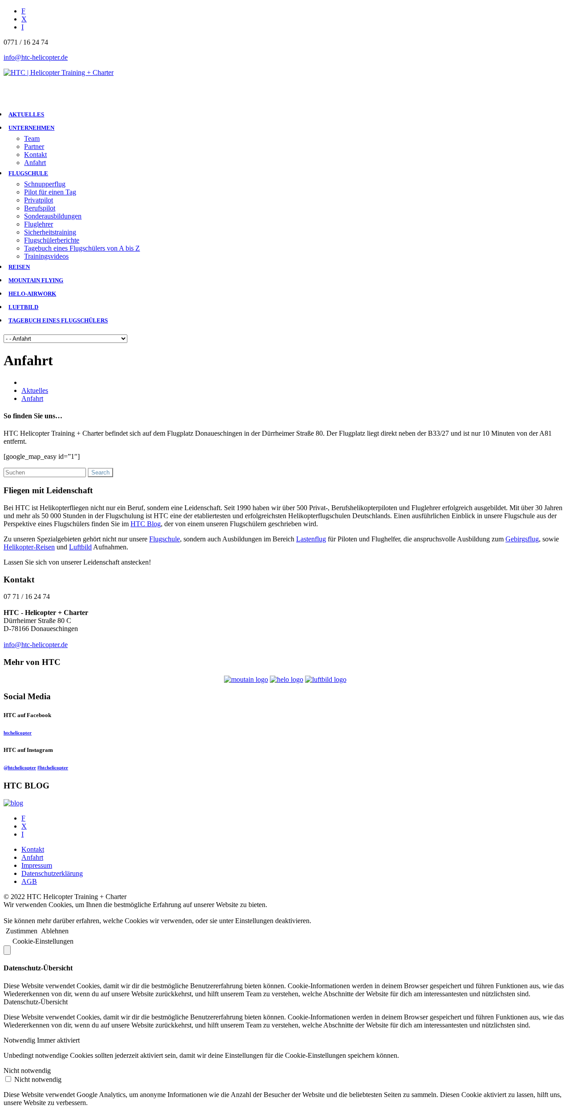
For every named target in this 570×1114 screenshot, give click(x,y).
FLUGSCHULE (28, 173)
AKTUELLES (26, 114)
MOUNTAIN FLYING (35, 280)
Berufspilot (39, 208)
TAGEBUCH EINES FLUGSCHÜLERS (58, 320)
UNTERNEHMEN (31, 127)
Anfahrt (35, 162)
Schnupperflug (44, 184)
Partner (34, 146)
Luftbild (80, 547)
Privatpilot (38, 200)
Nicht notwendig (37, 1079)
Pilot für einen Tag (50, 192)
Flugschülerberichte (51, 240)
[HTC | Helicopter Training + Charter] (59, 72)
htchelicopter (18, 732)
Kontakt (35, 154)
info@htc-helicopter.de (36, 57)
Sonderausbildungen (52, 216)
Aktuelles (34, 390)
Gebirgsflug (522, 539)
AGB (29, 881)
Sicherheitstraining (50, 232)
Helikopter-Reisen (29, 547)
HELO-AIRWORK (32, 293)
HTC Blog (145, 524)
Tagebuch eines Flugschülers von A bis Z (82, 248)
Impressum (36, 865)
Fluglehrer (38, 224)
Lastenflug (311, 539)
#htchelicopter (52, 767)
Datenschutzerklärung (52, 873)
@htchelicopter (20, 767)
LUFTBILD (23, 307)
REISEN (19, 267)
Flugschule (164, 539)
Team (32, 138)
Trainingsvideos (46, 256)
